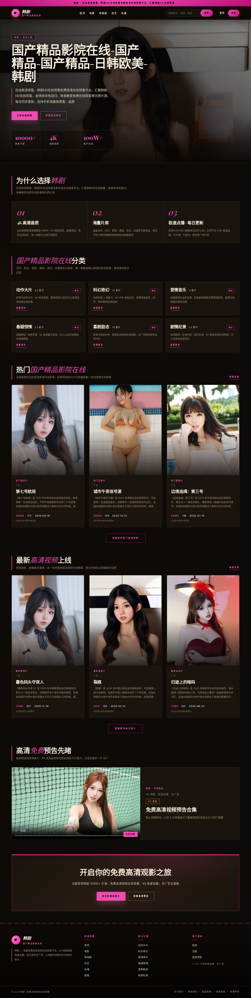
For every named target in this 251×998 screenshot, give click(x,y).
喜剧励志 (143, 969)
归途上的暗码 (183, 682)
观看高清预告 (53, 115)
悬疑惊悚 (143, 963)
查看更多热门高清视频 (125, 538)
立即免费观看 (24, 115)
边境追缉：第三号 (187, 491)
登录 (222, 13)
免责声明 (234, 991)
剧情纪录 (143, 975)
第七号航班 (26, 491)
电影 (92, 12)
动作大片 (143, 945)
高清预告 (197, 957)
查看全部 (234, 377)
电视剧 (103, 12)
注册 (233, 13)
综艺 (114, 12)
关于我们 (179, 991)
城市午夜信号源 (107, 491)
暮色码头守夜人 (30, 682)
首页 (82, 12)
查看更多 (21, 308)
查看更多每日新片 (125, 728)
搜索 (206, 13)
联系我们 (193, 991)
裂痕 (98, 682)
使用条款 (220, 991)
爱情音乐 (143, 957)
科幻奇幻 (143, 951)
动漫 (124, 12)
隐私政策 (206, 991)
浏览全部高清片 (111, 896)
